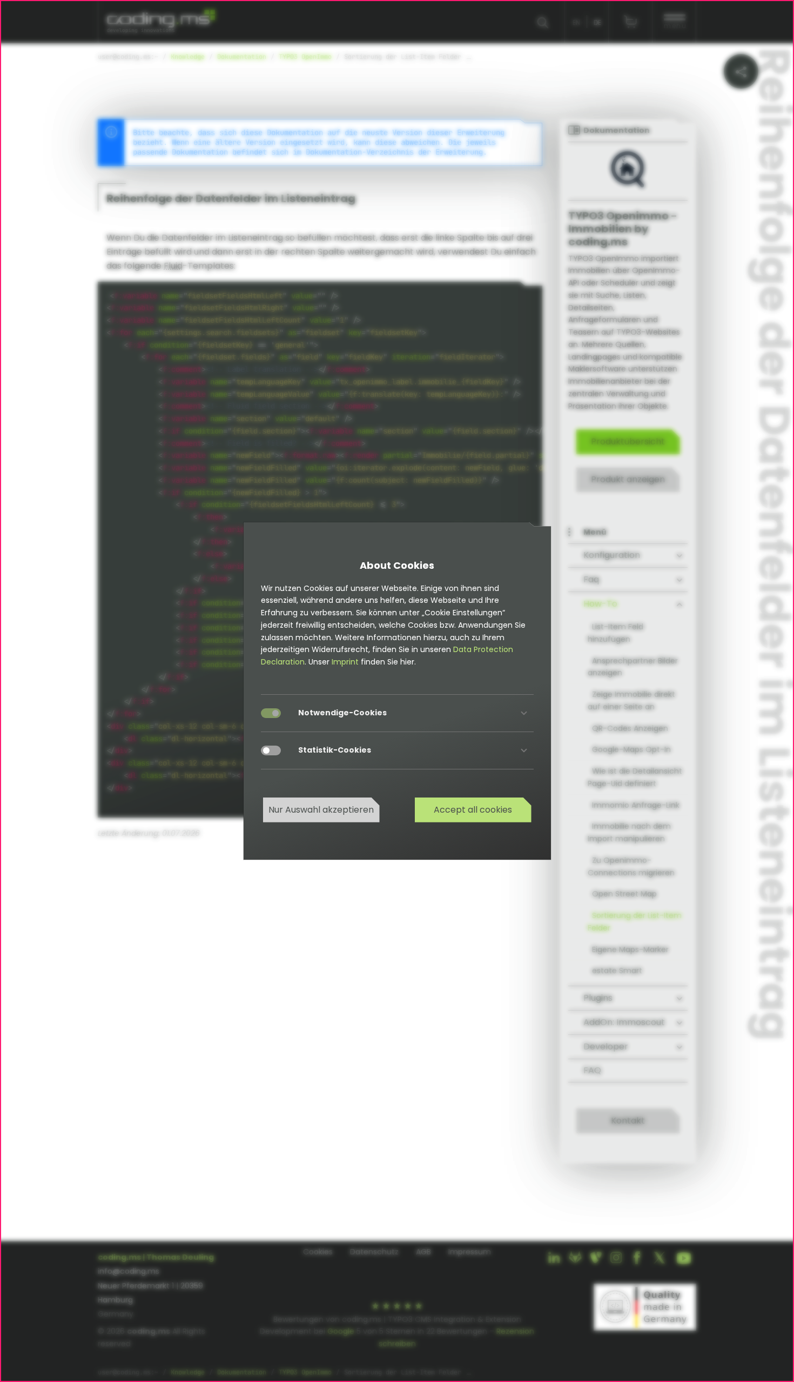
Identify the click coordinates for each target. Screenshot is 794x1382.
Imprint (345, 661)
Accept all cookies (473, 809)
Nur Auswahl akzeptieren (321, 809)
